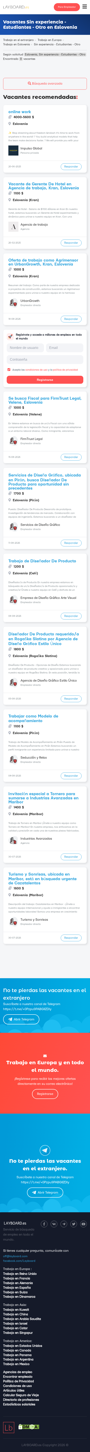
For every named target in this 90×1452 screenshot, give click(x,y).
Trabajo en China (15, 1314)
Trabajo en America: (17, 1341)
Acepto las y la (45, 370)
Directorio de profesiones (21, 1399)
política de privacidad (65, 370)
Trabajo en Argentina (18, 1359)
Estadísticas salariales (19, 1404)
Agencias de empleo (17, 1372)
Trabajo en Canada (17, 1350)
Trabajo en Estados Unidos (22, 1345)
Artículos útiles (13, 1390)
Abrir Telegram (24, 1019)
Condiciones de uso (17, 1386)
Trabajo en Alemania (18, 1283)
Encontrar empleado (17, 1376)
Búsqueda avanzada (46, 83)
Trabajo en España (17, 1287)
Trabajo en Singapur (18, 1332)
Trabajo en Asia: (15, 1305)
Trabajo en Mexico (16, 1364)
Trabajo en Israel (15, 1323)
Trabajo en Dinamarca (19, 1296)
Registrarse (45, 379)
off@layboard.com (15, 1256)
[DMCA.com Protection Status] (28, 1428)
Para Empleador (67, 7)
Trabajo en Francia (16, 1278)
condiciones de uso (36, 370)
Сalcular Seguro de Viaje (21, 1395)
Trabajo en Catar (15, 1328)
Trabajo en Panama (17, 1355)
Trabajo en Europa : (17, 1269)
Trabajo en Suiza (15, 1292)
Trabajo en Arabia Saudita (22, 1319)
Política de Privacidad (18, 1381)
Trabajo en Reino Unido (20, 1273)
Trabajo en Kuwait (16, 1309)
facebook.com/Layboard (19, 1261)
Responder (71, 166)
